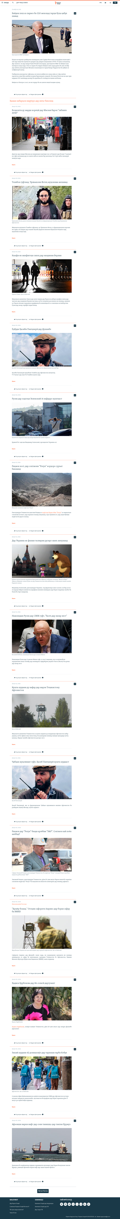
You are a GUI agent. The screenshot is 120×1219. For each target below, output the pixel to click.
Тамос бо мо (13, 1212)
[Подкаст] (88, 1204)
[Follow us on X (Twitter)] (77, 1204)
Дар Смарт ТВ (39, 1209)
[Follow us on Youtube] (69, 1204)
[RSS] (84, 1204)
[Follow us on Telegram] (80, 1204)
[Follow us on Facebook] (65, 1204)
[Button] (20, 94)
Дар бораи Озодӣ (15, 1203)
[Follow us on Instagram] (73, 1204)
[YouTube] (105, 3)
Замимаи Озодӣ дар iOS (42, 1206)
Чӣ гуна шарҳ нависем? (17, 1209)
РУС (101, 2)
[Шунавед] (110, 3)
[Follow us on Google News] (61, 1204)
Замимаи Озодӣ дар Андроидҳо (44, 1203)
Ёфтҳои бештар (43, 1191)
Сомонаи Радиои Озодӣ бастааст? (19, 1206)
